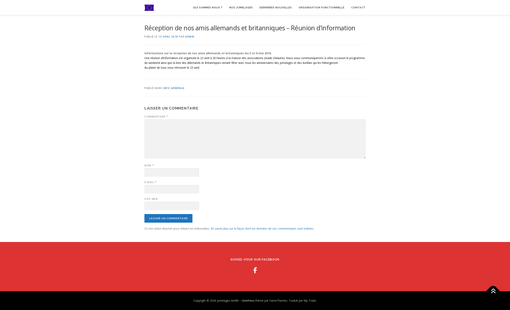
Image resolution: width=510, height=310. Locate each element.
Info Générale (174, 88)
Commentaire (156, 116)
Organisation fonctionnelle (321, 7)
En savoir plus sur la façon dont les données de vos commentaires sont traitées (262, 228)
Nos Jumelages (241, 7)
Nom (149, 165)
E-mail (150, 182)
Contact (358, 7)
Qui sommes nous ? (208, 7)
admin (189, 36)
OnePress (248, 300)
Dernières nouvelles (276, 7)
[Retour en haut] (493, 291)
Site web (151, 199)
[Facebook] (255, 270)
